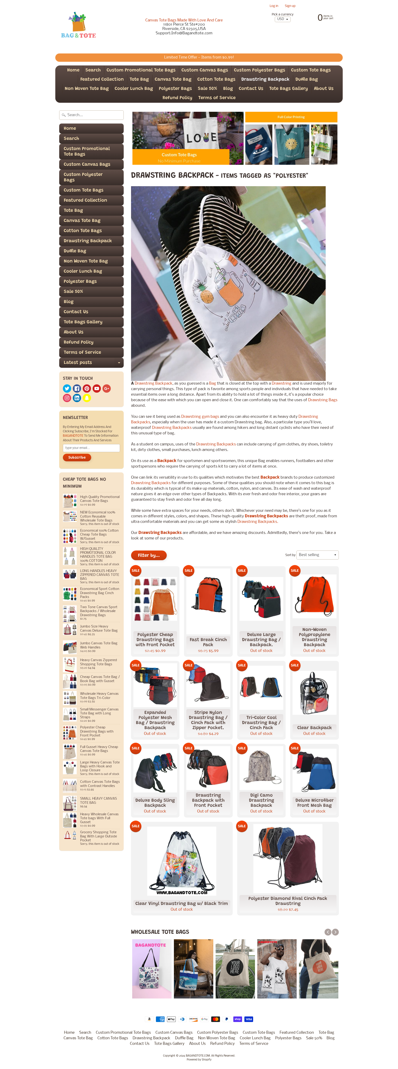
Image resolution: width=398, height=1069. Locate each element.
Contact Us (251, 88)
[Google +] (106, 388)
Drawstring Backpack (265, 79)
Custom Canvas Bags (204, 70)
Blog (228, 88)
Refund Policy (177, 98)
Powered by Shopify (199, 1059)
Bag (213, 383)
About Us (324, 88)
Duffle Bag (307, 79)
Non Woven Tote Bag (87, 88)
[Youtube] (97, 388)
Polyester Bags (175, 88)
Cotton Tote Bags (216, 79)
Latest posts (94, 364)
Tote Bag (139, 79)
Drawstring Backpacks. (257, 522)
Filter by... (149, 555)
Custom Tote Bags (311, 70)
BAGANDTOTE (73, 436)
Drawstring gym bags (200, 417)
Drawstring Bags (322, 400)
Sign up (290, 6)
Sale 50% (207, 88)
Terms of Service (217, 98)
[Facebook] (77, 388)
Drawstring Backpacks (172, 428)
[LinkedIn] (77, 398)
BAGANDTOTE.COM (198, 1055)
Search (93, 70)
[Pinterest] (87, 388)
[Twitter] (67, 388)
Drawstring (282, 383)
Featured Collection (102, 79)
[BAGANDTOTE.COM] (78, 27)
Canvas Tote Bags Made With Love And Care (184, 20)
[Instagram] (67, 398)
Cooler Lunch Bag (134, 88)
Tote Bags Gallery (288, 88)
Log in (274, 6)
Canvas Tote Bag (173, 79)
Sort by (290, 555)
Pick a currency (282, 14)
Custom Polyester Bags (259, 70)
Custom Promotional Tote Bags (141, 70)
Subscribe (77, 457)
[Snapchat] (87, 398)
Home (73, 70)
